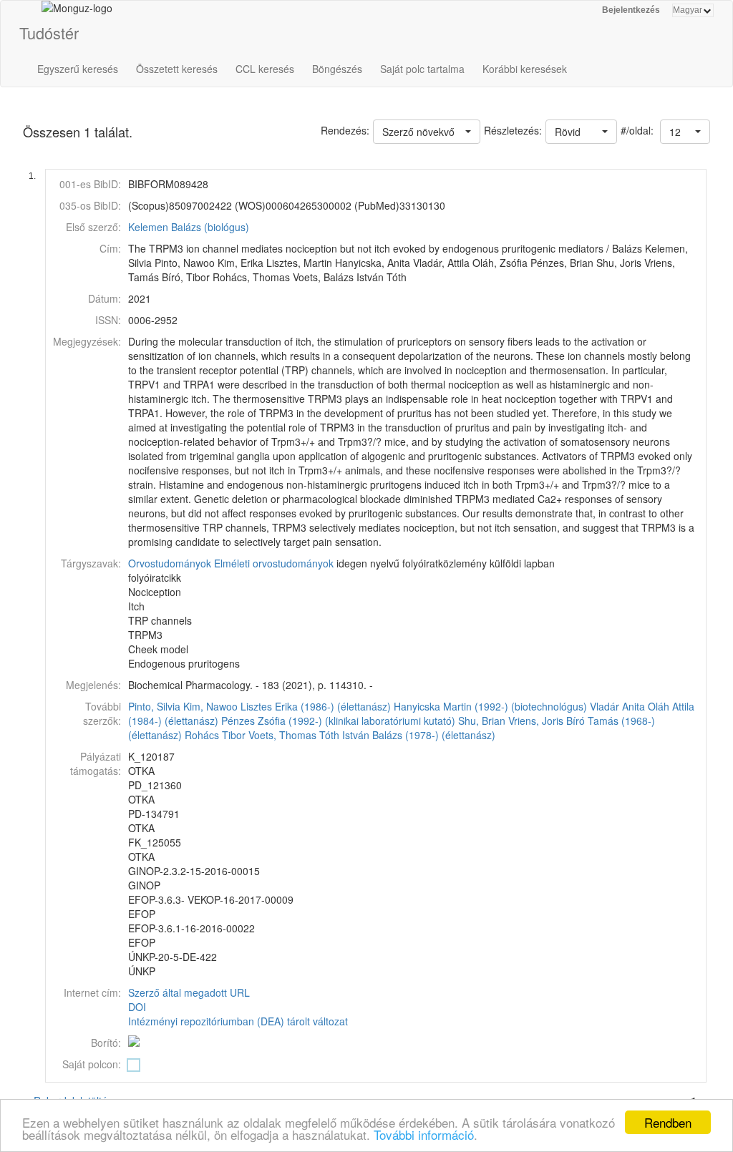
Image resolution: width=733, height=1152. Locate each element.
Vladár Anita (617, 706)
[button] (685, 131)
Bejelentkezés (631, 10)
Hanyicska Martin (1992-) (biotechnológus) (490, 706)
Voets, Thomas (282, 735)
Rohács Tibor (215, 735)
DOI (137, 1007)
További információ (424, 1134)
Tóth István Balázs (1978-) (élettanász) (407, 735)
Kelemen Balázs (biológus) (188, 227)
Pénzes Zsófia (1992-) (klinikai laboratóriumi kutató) (338, 720)
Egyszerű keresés (77, 69)
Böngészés (337, 69)
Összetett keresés (177, 69)
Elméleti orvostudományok (274, 563)
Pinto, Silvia (154, 706)
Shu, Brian (481, 720)
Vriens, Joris (535, 720)
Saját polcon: (91, 1064)
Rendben (667, 1122)
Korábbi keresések (524, 69)
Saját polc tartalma (422, 69)
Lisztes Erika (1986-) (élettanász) (316, 706)
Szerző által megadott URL (189, 992)
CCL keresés (265, 69)
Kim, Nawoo (210, 706)
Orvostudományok (169, 563)
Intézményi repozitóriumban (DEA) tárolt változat (238, 1021)
